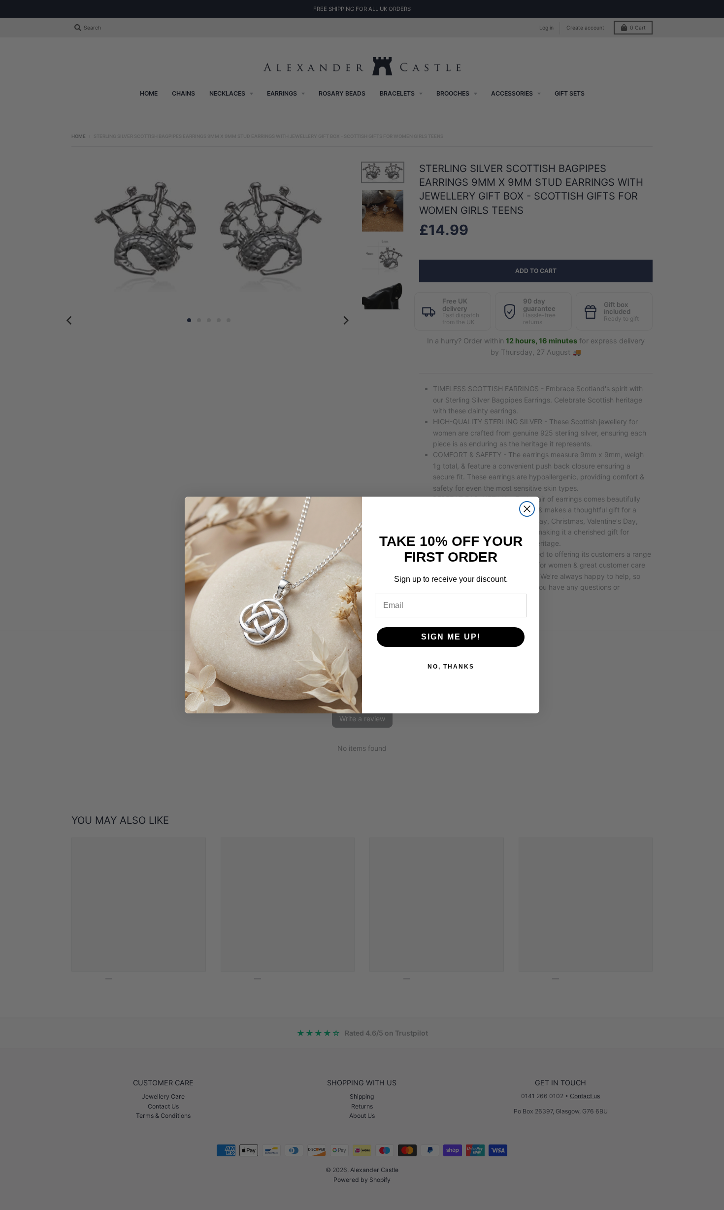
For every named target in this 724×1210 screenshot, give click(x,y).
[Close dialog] (527, 509)
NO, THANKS (451, 666)
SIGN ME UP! (451, 637)
